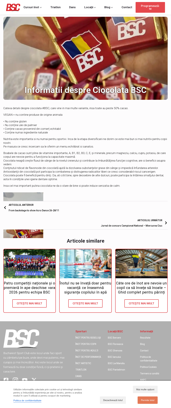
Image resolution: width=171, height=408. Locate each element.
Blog (107, 7)
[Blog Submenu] (111, 7)
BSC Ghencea (115, 350)
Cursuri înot (31, 7)
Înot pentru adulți (86, 350)
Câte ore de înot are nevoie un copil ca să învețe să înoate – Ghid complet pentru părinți (141, 287)
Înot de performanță (88, 357)
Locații (88, 7)
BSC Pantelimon (116, 369)
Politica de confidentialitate (148, 359)
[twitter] (34, 380)
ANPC (143, 380)
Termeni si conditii (149, 373)
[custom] (6, 380)
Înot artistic (83, 363)
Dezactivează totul (113, 400)
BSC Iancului (114, 357)
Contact (127, 7)
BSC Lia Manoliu (116, 363)
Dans (72, 7)
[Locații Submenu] (94, 7)
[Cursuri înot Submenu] (40, 7)
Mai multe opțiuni (145, 389)
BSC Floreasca (115, 344)
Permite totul (147, 400)
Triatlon (55, 7)
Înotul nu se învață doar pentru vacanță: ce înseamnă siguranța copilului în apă (85, 287)
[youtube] (24, 380)
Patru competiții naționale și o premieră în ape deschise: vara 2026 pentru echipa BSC (29, 287)
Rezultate (145, 337)
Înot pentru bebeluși (88, 337)
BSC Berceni (114, 337)
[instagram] (15, 380)
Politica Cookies (148, 367)
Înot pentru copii (85, 344)
